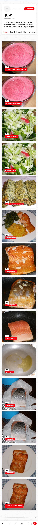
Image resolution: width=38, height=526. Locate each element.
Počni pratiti (29, 8)
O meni (12, 32)
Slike (25, 32)
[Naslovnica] (3, 523)
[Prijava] (35, 523)
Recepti (19, 32)
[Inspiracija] (9, 523)
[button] (22, 523)
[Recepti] (16, 523)
